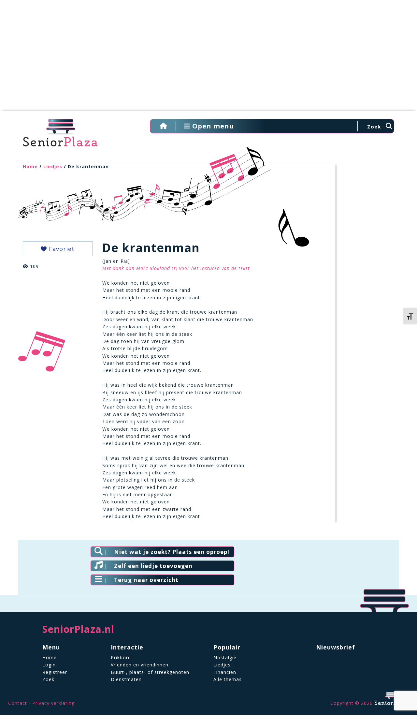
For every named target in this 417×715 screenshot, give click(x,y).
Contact (17, 703)
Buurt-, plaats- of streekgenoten (150, 672)
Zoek (48, 679)
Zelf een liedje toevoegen (153, 566)
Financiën (224, 672)
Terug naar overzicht (146, 580)
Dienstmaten (126, 679)
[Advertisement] (208, 58)
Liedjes (52, 166)
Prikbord (121, 657)
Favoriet (61, 249)
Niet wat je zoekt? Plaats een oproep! (171, 552)
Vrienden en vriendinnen (139, 665)
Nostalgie (225, 657)
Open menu (212, 126)
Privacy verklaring (53, 703)
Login (49, 665)
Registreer (54, 672)
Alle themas (227, 679)
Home (30, 166)
